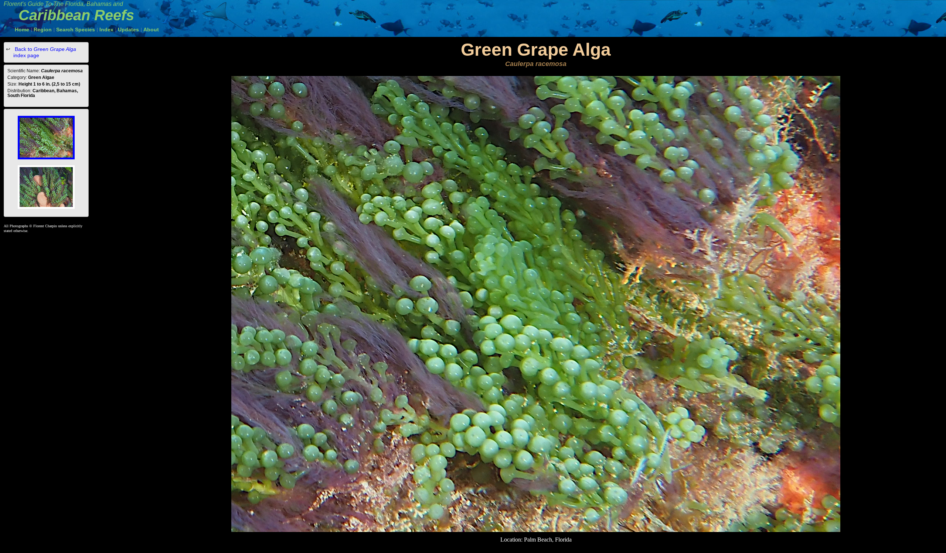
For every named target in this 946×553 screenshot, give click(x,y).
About (151, 29)
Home (22, 29)
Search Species (75, 29)
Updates (128, 29)
